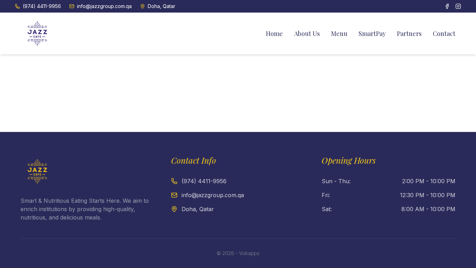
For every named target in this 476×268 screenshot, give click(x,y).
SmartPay (372, 33)
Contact (444, 33)
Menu (339, 33)
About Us (307, 33)
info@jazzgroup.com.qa (104, 6)
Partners (409, 33)
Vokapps (249, 253)
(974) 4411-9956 (42, 6)
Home (274, 33)
